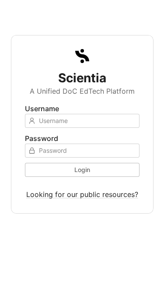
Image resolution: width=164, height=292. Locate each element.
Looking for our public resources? (82, 194)
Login (82, 169)
